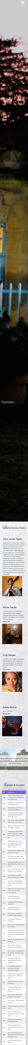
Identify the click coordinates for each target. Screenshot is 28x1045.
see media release (12, 799)
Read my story (6, 621)
